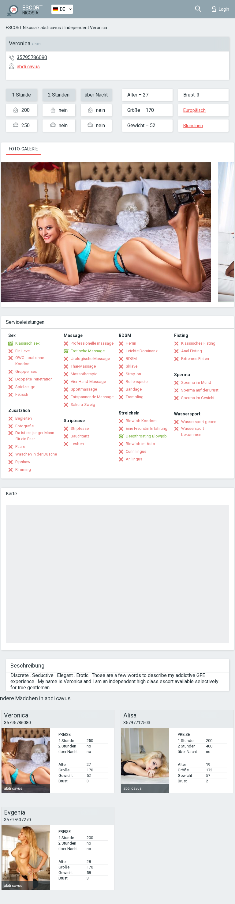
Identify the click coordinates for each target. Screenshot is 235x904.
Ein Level (23, 351)
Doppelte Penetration (34, 379)
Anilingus (134, 459)
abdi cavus (50, 27)
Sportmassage (84, 389)
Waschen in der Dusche (36, 454)
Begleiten (23, 418)
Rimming (23, 469)
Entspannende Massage (92, 397)
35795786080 (32, 57)
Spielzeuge (25, 386)
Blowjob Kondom (141, 420)
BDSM (131, 358)
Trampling (135, 397)
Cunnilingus (136, 451)
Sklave (131, 366)
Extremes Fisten (195, 358)
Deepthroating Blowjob (146, 436)
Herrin (131, 343)
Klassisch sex (27, 343)
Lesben (77, 443)
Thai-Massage (83, 366)
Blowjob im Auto (140, 443)
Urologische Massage (90, 358)
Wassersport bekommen (192, 431)
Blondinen (193, 125)
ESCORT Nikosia (21, 27)
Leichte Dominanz (142, 351)
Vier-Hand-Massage (88, 381)
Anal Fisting (191, 351)
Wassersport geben (198, 421)
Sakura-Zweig (83, 404)
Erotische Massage (88, 351)
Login (224, 9)
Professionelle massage (92, 343)
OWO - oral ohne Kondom (29, 360)
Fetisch (21, 394)
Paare (20, 446)
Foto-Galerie (23, 148)
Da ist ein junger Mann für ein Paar (34, 435)
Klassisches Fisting (198, 343)
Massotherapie (84, 374)
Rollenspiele (136, 381)
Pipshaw (22, 462)
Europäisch (194, 110)
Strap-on (133, 374)
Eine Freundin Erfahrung (146, 428)
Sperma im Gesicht (197, 397)
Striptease (80, 428)
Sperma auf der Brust (199, 390)
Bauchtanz (80, 436)
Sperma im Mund (196, 382)
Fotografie (24, 426)
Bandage (134, 389)
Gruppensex (26, 371)
